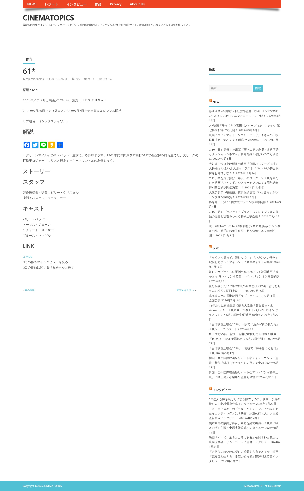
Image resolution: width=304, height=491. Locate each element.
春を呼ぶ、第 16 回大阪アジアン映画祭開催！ (239, 202)
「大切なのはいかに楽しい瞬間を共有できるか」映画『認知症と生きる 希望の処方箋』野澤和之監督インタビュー (243, 456)
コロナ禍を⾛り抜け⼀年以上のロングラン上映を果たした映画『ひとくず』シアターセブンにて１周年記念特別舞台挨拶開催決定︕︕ (243, 182)
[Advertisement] (202, 39)
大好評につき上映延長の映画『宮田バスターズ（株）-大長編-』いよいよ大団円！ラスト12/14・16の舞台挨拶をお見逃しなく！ (244, 168)
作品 (98, 4)
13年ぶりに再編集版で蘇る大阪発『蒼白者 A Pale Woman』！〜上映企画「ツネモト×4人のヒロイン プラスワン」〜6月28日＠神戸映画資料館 (243, 310)
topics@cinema (35, 79)
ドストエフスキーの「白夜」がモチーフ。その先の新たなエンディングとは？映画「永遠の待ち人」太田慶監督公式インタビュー (243, 413)
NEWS (32, 4)
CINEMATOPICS (48, 18)
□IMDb (27, 256)
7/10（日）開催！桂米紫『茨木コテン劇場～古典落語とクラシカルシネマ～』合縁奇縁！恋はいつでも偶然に (244, 154)
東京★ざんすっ (185, 290)
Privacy (116, 4)
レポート (51, 4)
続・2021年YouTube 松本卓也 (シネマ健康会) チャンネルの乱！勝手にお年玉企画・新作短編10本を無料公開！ (244, 230)
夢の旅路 (30, 290)
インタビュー (76, 4)
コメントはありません (100, 79)
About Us (137, 4)
